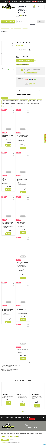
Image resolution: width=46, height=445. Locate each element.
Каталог (3, 1)
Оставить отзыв (25, 1)
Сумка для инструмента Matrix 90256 (7, 136)
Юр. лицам (20, 1)
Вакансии (13, 419)
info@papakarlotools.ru (24, 16)
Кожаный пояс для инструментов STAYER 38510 (22, 179)
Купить (9, 145)
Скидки (11, 417)
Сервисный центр (40, 1)
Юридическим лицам (5, 419)
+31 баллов (8, 216)
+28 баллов (23, 171)
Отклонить (11, 439)
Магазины (26, 419)
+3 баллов (8, 301)
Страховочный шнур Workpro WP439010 (21, 309)
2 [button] (23, 411)
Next (13, 69)
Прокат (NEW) (34, 1)
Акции (16, 417)
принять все (4, 436)
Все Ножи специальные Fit (23, 64)
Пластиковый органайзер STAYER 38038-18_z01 (22, 136)
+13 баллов (23, 216)
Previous (2, 69)
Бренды (6, 1)
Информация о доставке (32, 84)
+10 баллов (8, 171)
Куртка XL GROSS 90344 (22, 349)
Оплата (24, 417)
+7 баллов (23, 301)
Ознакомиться (3, 442)
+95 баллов (23, 343)
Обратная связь (22, 17)
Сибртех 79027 (5, 394)
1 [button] (22, 411)
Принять (5, 439)
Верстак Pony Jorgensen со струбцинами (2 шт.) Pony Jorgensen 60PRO (22, 264)
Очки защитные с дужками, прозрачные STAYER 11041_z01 (7, 309)
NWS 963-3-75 (20, 394)
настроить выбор (14, 436)
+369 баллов (22, 256)
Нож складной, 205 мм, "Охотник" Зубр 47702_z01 (8, 223)
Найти (40, 21)
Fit (29, 49)
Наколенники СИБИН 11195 (23, 222)
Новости (20, 417)
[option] (8, 394)
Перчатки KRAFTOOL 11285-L (7, 179)
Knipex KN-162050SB (35, 394)
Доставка (29, 417)
